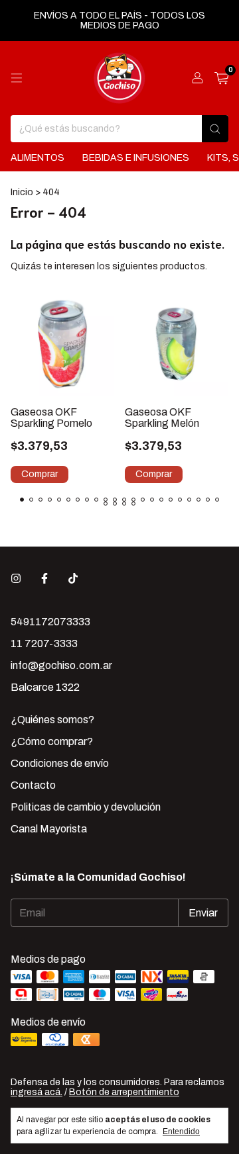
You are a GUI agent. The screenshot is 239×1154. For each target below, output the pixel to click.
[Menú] (17, 78)
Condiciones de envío (60, 763)
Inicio (22, 192)
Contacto (33, 785)
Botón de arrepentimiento (124, 1092)
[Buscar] (215, 128)
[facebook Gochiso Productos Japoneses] (44, 578)
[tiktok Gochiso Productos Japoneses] (73, 578)
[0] (221, 78)
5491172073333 (50, 621)
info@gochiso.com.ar (61, 665)
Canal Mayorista (49, 828)
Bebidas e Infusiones (135, 158)
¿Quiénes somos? (52, 719)
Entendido (181, 1131)
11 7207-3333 (44, 643)
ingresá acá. (36, 1092)
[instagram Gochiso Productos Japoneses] (16, 578)
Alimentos (37, 158)
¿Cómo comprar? (52, 741)
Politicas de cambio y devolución (86, 807)
